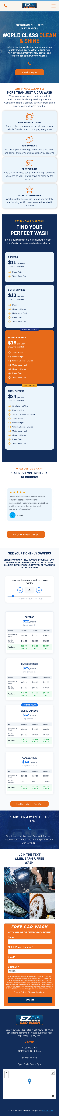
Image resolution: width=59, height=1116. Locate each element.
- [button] (6, 1076)
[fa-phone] (5, 7)
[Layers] (52, 1072)
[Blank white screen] (29, 830)
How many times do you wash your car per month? (29, 581)
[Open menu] (53, 6)
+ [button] (6, 1072)
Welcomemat (47, 1110)
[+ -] (29, 1084)
